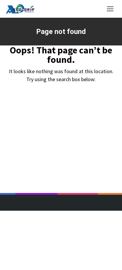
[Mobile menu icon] (110, 9)
